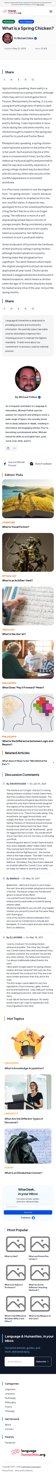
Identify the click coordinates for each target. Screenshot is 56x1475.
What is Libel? (11, 1256)
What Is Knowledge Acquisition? (24, 1068)
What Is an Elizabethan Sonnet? (24, 1172)
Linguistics (11, 1113)
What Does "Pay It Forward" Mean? (23, 687)
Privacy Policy (7, 1471)
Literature (8, 522)
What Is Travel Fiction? (15, 526)
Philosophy (9, 683)
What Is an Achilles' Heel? (17, 580)
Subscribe (28, 1212)
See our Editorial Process (16, 464)
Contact (9, 1429)
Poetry (9, 1167)
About (8, 1424)
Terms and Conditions (24, 1471)
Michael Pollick (25, 38)
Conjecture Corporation (31, 1467)
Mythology (9, 576)
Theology (8, 629)
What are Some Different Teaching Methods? (38, 1287)
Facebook (10, 1442)
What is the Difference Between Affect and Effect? (15, 1318)
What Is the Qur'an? (14, 634)
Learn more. (40, 4)
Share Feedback (43, 463)
